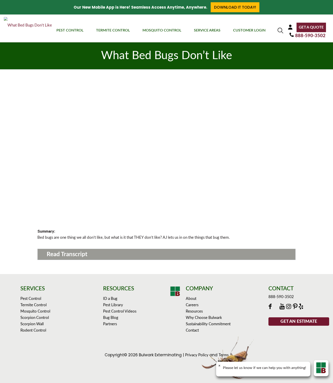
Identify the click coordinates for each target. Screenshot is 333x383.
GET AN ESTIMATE (298, 321)
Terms (224, 355)
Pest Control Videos (119, 311)
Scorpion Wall (32, 324)
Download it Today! (235, 7)
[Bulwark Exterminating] (28, 28)
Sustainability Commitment (208, 324)
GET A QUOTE (311, 27)
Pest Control (30, 299)
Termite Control (33, 305)
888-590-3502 (310, 36)
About (191, 299)
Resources (194, 311)
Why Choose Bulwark (204, 318)
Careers (192, 305)
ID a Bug (110, 299)
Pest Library (113, 305)
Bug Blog (110, 318)
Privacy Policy (196, 355)
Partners (110, 324)
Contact (192, 330)
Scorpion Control (34, 318)
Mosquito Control (35, 311)
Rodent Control (33, 330)
